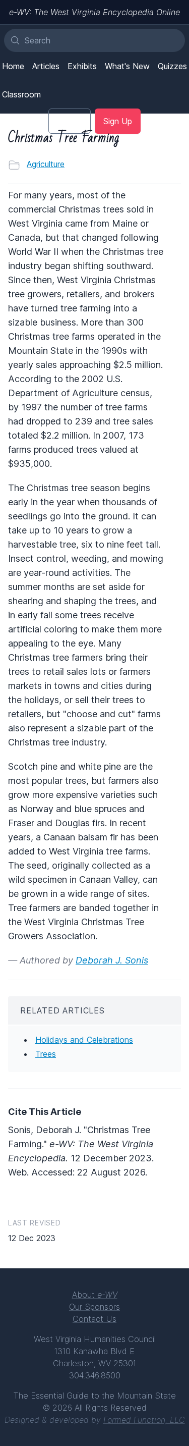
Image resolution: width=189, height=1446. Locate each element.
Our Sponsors (94, 1307)
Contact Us (94, 1319)
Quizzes (172, 66)
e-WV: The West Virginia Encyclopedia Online (94, 12)
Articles (45, 66)
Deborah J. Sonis (112, 960)
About (94, 1295)
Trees (45, 1054)
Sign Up (117, 121)
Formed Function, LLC (144, 1420)
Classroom (21, 94)
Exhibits (82, 66)
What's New (127, 66)
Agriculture (46, 164)
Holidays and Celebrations (84, 1040)
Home (13, 66)
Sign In (69, 121)
